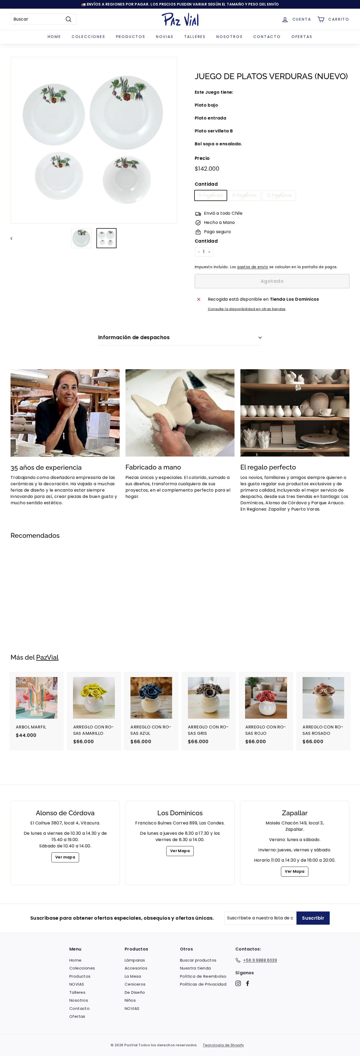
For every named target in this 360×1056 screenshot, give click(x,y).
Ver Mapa (180, 850)
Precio (202, 158)
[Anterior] (14, 238)
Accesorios (136, 968)
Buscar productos (198, 960)
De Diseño (135, 992)
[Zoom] (94, 140)
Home (54, 36)
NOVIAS (165, 36)
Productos (130, 36)
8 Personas (245, 195)
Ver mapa (65, 857)
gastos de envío (252, 267)
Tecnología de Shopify (223, 1045)
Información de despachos (134, 337)
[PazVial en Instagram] (238, 983)
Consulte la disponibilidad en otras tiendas (247, 309)
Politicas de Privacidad (203, 984)
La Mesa (133, 976)
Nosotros (229, 36)
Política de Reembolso (203, 976)
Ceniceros (135, 984)
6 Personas (211, 195)
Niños (130, 1000)
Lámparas (135, 960)
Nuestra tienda (195, 968)
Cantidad (206, 184)
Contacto (267, 36)
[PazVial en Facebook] (247, 983)
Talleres (195, 36)
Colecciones (88, 36)
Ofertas (302, 36)
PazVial (47, 657)
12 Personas (279, 195)
